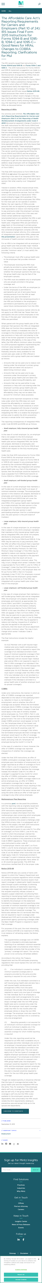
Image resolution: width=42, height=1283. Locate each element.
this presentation (8, 237)
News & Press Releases (21, 1224)
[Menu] (3, 4)
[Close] (38, 1259)
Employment (6, 1134)
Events (21, 1228)
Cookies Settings (21, 1269)
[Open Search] (39, 4)
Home (3, 11)
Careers (21, 1209)
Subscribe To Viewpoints (13, 1111)
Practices (21, 1185)
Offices (21, 1203)
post (14, 803)
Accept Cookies (21, 1279)
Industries (21, 1188)
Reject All (21, 1274)
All (10, 11)
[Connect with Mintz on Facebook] (23, 1240)
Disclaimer (24, 1253)
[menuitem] (4, 11)
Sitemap (12, 1253)
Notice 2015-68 (33, 91)
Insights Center (21, 1221)
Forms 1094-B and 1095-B (11, 65)
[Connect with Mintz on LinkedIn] (19, 1240)
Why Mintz (21, 1191)
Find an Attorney (21, 1206)
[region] (21, 1269)
